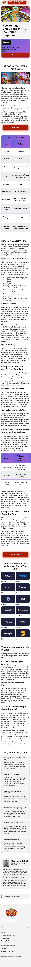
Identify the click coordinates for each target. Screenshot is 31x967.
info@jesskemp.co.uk (7, 951)
